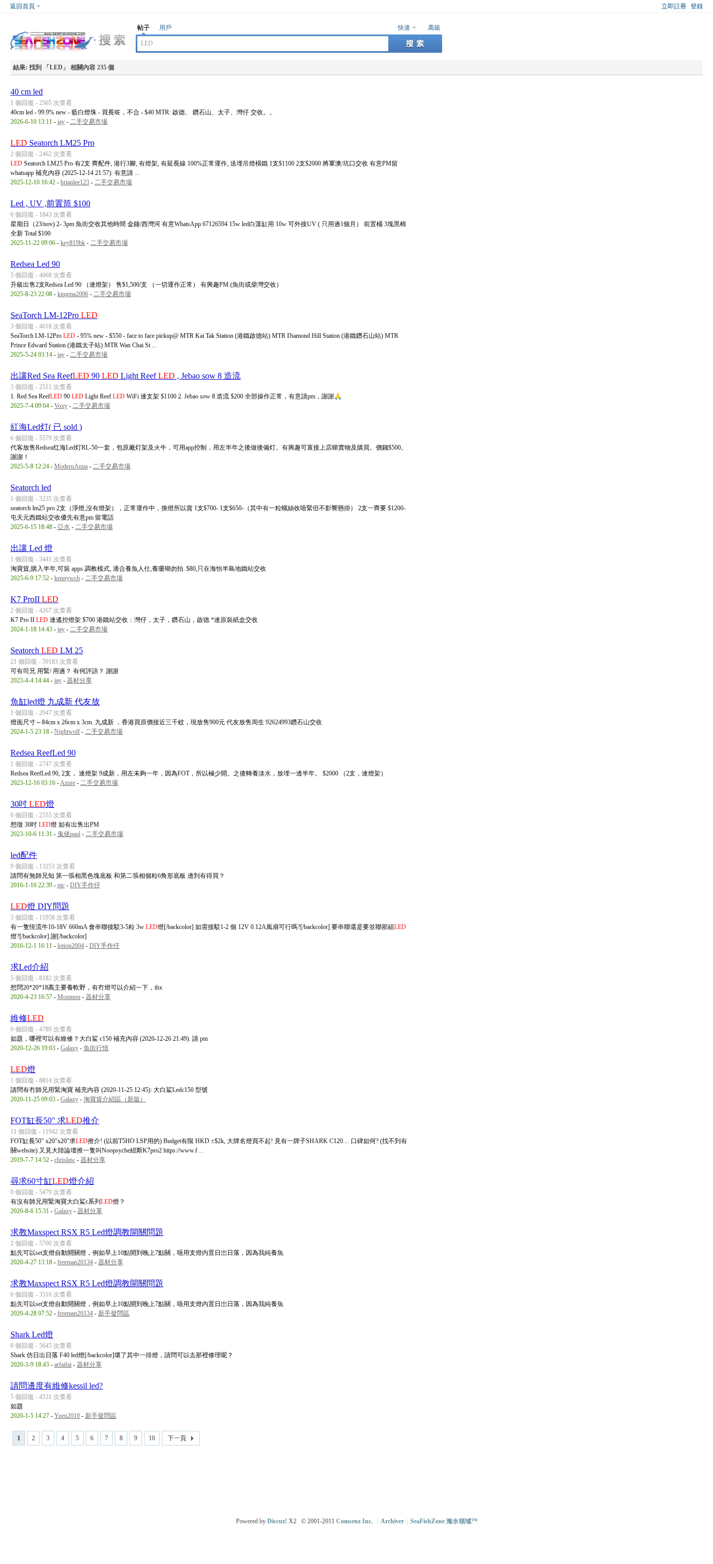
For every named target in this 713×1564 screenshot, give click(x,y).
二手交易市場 (89, 121)
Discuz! (277, 1521)
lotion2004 (70, 945)
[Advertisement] (359, 1476)
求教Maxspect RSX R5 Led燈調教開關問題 (86, 1232)
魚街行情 (96, 1048)
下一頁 (177, 1438)
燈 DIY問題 (39, 906)
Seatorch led (30, 487)
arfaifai (63, 1364)
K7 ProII (34, 599)
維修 (27, 1018)
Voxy (60, 405)
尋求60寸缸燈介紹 (52, 1181)
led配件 (23, 855)
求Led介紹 (29, 966)
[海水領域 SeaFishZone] (67, 52)
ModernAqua (71, 466)
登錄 (697, 6)
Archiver (392, 1521)
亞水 (63, 527)
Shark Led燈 (31, 1334)
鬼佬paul (68, 834)
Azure (67, 782)
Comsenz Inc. (354, 1521)
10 (152, 1438)
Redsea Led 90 (35, 264)
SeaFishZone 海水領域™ (444, 1521)
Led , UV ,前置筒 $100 (50, 203)
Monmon (68, 997)
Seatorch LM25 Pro (52, 142)
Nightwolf (67, 731)
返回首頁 (22, 6)
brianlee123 (75, 182)
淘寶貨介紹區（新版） (115, 1099)
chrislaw (64, 1159)
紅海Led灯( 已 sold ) (46, 426)
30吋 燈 (32, 803)
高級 (434, 27)
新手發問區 (113, 1313)
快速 (404, 27)
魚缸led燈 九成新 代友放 (55, 701)
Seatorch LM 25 (46, 650)
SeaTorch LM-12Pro (54, 315)
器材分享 (79, 680)
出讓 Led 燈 (31, 548)
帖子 (143, 27)
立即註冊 (673, 6)
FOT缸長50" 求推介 (54, 1120)
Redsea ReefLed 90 (43, 752)
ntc (61, 885)
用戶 (165, 27)
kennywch (67, 578)
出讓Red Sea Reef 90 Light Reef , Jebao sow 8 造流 (125, 375)
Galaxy (69, 1048)
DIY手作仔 (85, 885)
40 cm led (26, 91)
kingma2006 (72, 294)
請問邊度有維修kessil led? (56, 1385)
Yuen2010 (67, 1415)
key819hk (73, 242)
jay (61, 121)
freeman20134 (75, 1262)
